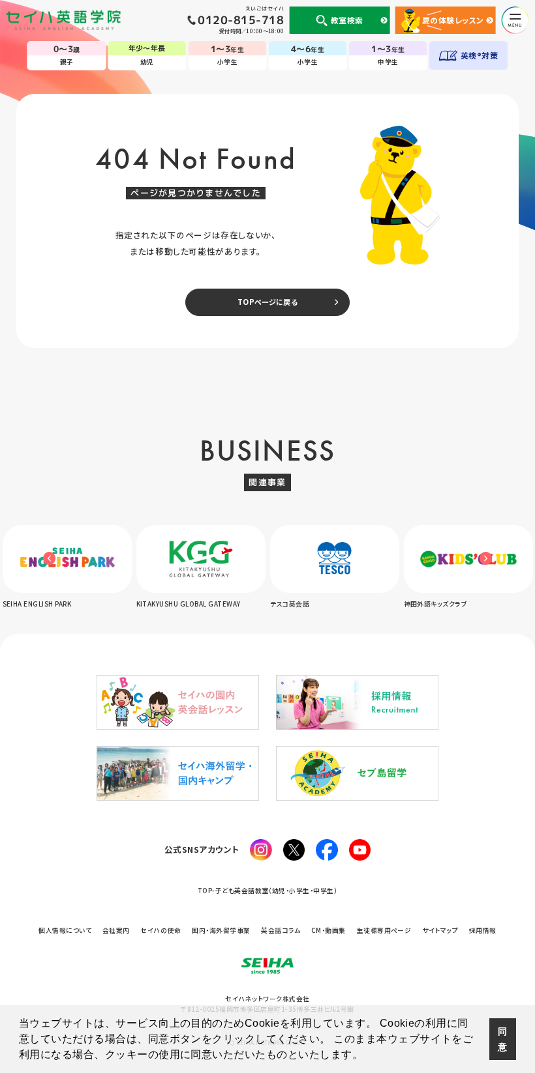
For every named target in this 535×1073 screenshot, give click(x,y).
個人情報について (64, 930)
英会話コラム (280, 930)
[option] (89, 567)
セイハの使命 (160, 930)
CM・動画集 (328, 930)
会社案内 (116, 930)
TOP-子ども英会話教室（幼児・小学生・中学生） (268, 890)
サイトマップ (440, 930)
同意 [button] (502, 1039)
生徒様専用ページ (384, 930)
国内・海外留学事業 (221, 930)
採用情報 (483, 930)
